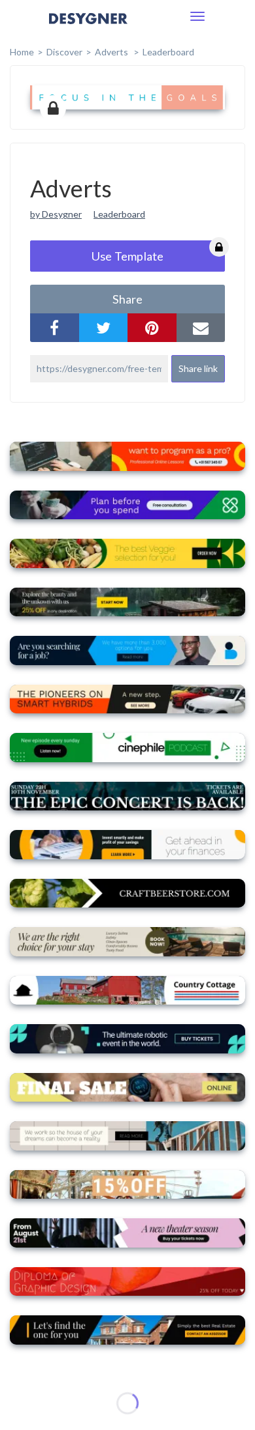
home (22, 51)
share (127, 299)
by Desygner (56, 214)
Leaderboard (168, 51)
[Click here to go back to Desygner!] (88, 27)
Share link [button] (198, 368)
